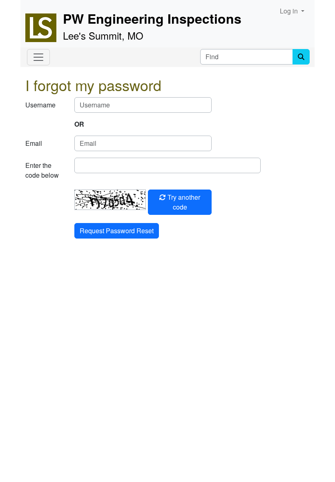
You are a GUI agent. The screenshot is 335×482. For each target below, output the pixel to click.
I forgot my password (93, 84)
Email (33, 143)
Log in (289, 11)
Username (40, 104)
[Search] (301, 57)
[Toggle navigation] (38, 57)
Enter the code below (42, 170)
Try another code (183, 202)
